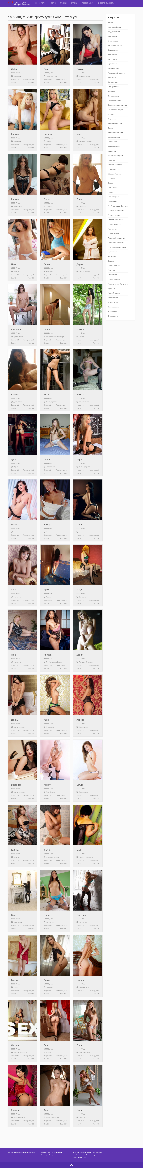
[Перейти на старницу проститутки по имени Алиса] (55, 1085)
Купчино (111, 114)
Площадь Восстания (116, 211)
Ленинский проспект (115, 123)
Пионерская (112, 201)
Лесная (110, 128)
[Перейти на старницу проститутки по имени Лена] (22, 630)
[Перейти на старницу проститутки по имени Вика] (22, 890)
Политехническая (114, 224)
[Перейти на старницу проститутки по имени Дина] (22, 434)
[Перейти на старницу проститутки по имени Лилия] (55, 239)
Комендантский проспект (117, 105)
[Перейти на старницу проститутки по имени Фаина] (55, 825)
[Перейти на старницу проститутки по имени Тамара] (55, 499)
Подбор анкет (87, 3)
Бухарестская (113, 41)
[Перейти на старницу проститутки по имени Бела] (87, 174)
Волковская (112, 55)
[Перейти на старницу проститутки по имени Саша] (55, 955)
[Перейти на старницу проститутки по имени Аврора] (55, 630)
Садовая (111, 261)
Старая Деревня (114, 279)
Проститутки (40, 3)
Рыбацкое (112, 256)
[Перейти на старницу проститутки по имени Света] (55, 304)
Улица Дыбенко (114, 293)
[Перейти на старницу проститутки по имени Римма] (87, 44)
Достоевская (113, 82)
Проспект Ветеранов (116, 243)
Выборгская (112, 59)
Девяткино (112, 78)
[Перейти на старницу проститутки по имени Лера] (87, 434)
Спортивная (112, 275)
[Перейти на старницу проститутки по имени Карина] (22, 109)
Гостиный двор (113, 68)
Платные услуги (46, 1152)
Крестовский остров (115, 110)
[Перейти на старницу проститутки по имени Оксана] (22, 1020)
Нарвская (111, 160)
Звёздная (111, 91)
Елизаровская (113, 87)
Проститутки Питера (47, 1155)
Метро (53, 3)
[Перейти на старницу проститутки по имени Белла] (87, 760)
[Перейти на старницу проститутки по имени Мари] (87, 825)
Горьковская (112, 64)
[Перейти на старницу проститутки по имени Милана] (22, 499)
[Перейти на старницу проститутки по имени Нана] (22, 239)
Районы (63, 3)
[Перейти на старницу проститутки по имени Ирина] (22, 695)
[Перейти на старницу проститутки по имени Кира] (55, 695)
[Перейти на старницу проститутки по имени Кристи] (55, 760)
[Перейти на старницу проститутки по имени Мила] (87, 109)
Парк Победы (113, 188)
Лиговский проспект (115, 133)
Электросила (113, 316)
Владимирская (113, 50)
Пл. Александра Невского (118, 206)
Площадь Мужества (115, 220)
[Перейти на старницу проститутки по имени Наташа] (55, 109)
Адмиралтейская (114, 27)
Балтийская (112, 36)
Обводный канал (114, 174)
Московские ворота (115, 156)
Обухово (111, 178)
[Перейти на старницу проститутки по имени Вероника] (22, 760)
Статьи (54, 1152)
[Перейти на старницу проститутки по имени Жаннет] (22, 1085)
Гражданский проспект (116, 73)
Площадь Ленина (114, 215)
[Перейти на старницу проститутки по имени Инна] (87, 1085)
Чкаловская (112, 311)
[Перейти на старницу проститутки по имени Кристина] (22, 304)
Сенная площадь (114, 266)
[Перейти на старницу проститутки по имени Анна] (22, 565)
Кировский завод (114, 101)
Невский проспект (115, 165)
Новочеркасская (114, 169)
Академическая (114, 32)
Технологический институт (118, 284)
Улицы (60, 1152)
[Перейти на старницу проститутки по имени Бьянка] (22, 955)
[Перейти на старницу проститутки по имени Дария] (87, 239)
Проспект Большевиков (117, 238)
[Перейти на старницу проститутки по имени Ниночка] (87, 955)
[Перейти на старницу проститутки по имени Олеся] (55, 174)
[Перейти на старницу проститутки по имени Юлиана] (22, 369)
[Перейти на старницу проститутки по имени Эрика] (55, 565)
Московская (112, 151)
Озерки (110, 183)
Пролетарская (113, 234)
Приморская (112, 229)
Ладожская (112, 119)
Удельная (111, 289)
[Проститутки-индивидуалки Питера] (20, 5)
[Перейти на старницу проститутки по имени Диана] (55, 44)
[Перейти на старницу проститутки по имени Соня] (87, 499)
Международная (114, 146)
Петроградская (113, 197)
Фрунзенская (113, 298)
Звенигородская (114, 96)
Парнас (110, 192)
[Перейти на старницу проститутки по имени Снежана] (87, 890)
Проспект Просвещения (117, 247)
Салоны (74, 3)
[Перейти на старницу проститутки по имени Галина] (22, 825)
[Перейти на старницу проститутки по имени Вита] (55, 369)
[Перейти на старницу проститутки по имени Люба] (22, 44)
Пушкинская (112, 252)
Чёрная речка (113, 302)
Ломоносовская (114, 137)
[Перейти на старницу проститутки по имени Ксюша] (87, 304)
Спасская (111, 270)
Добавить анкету (107, 3)
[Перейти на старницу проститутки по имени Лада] (87, 565)
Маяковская (112, 142)
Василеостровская (115, 46)
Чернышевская (113, 307)
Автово (110, 23)
